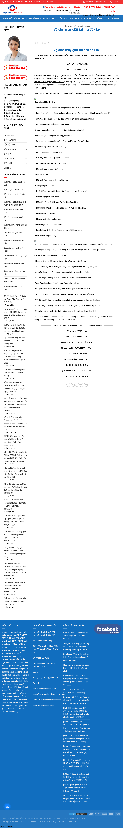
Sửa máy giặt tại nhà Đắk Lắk (14, 183)
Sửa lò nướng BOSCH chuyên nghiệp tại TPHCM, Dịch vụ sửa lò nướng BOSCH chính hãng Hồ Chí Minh (15, 356)
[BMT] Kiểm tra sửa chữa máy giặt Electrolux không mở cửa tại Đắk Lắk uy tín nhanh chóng (76, 738)
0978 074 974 (92, 7)
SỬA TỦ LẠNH (9, 145)
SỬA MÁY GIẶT (19, 18)
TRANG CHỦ (7, 18)
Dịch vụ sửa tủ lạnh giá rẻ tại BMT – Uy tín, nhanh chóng (14, 372)
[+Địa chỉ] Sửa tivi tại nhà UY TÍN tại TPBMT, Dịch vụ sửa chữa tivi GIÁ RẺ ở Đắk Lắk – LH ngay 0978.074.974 (76, 751)
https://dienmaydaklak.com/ (44, 689)
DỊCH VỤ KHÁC (10, 159)
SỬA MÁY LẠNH (10, 149)
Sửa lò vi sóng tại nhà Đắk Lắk (14, 218)
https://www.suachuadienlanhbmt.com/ (49, 694)
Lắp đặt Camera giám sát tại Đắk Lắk (14, 280)
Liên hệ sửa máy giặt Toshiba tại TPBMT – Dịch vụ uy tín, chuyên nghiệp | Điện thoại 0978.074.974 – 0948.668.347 (15, 569)
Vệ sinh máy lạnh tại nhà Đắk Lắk (14, 265)
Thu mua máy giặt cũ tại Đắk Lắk (13, 234)
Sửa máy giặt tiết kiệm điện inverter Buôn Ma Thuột (15, 203)
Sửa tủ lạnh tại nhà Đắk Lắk (15, 189)
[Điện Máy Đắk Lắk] (17, 9)
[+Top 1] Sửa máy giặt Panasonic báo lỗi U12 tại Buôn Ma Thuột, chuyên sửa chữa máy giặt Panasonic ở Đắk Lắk (15, 423)
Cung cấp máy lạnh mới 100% (13, 249)
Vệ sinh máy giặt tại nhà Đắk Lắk (13, 288)
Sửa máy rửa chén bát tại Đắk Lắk (14, 211)
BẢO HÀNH (8, 163)
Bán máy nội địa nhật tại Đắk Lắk (14, 242)
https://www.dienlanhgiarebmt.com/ (47, 700)
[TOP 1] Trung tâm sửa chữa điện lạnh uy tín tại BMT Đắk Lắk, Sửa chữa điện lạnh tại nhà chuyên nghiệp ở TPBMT (15, 404)
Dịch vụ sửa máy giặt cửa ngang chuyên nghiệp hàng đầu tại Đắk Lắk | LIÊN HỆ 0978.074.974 (76, 798)
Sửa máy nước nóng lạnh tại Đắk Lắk (15, 226)
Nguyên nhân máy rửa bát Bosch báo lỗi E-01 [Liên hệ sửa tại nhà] (15, 341)
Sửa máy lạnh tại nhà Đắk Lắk (14, 272)
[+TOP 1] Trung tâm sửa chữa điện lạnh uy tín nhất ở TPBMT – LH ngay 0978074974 (76, 788)
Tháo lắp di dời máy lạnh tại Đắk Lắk (15, 257)
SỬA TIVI (7, 154)
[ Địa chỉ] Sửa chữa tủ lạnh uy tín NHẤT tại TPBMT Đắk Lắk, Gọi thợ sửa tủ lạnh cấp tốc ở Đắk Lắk (76, 765)
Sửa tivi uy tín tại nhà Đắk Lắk (14, 195)
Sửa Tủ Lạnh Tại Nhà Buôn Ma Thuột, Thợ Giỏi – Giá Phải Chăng (15, 299)
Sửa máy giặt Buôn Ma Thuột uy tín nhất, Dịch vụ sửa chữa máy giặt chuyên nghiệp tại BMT (76, 700)
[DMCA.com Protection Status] (78, 814)
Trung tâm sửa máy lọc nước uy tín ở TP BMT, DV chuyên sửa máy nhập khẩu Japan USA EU (76, 646)
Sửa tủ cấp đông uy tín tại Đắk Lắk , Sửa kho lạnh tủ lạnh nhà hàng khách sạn (14, 328)
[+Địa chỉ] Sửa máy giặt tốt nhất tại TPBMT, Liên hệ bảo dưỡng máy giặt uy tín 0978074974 (76, 777)
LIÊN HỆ (7, 168)
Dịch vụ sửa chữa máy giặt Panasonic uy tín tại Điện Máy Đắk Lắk (15, 601)
